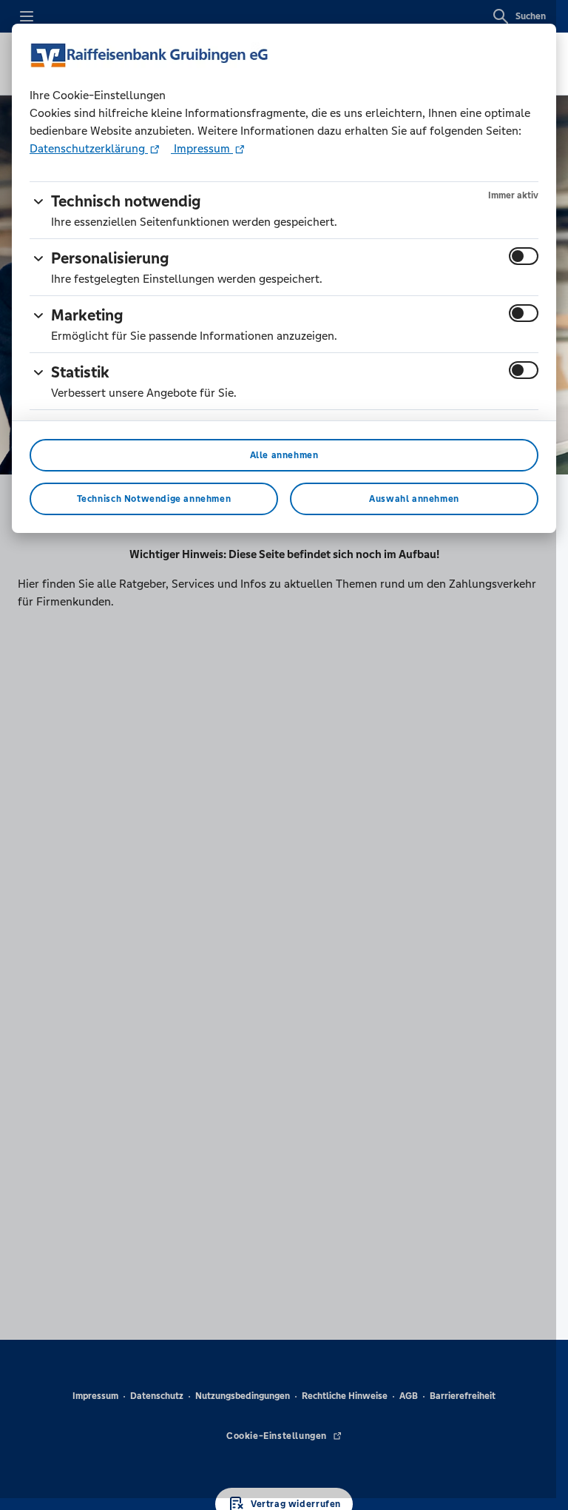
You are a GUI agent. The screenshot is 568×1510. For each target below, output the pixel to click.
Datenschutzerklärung (89, 148)
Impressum (202, 148)
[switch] (523, 256)
